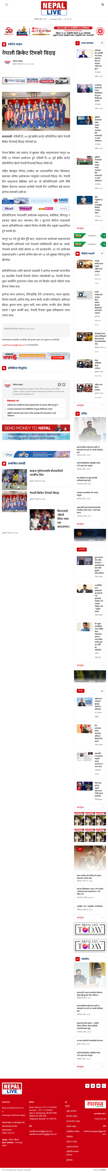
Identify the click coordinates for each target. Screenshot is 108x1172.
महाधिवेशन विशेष (73, 1131)
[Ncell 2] (36, 208)
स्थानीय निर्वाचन (72, 1147)
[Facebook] (87, 1085)
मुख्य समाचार (71, 1111)
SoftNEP (103, 1169)
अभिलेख (69, 1136)
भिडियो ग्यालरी (87, 254)
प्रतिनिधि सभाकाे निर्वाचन (72, 1153)
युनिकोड (69, 1160)
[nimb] (36, 200)
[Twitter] (93, 1085)
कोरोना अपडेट (71, 1142)
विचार (80, 691)
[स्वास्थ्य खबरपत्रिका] (94, 1105)
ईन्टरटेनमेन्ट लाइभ (73, 1121)
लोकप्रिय (85, 959)
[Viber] (104, 1085)
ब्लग (80, 849)
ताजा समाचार (87, 43)
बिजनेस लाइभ (71, 1116)
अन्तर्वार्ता (81, 549)
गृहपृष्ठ (67, 1106)
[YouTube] (98, 1085)
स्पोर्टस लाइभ (71, 1126)
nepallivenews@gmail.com (14, 345)
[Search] (103, 5)
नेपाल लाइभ (18, 61)
